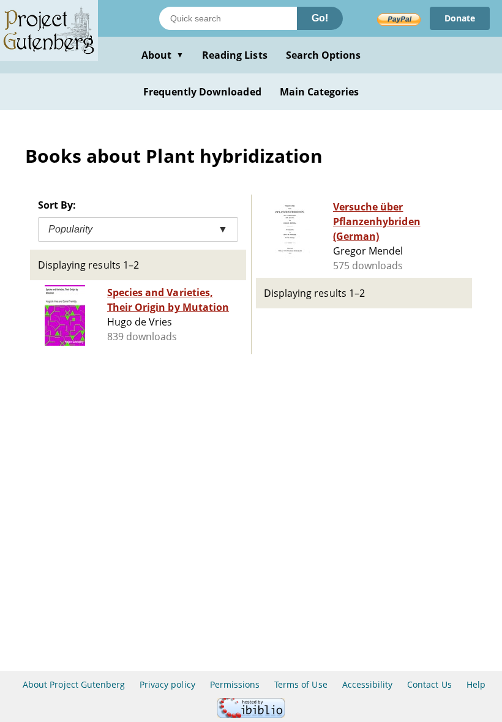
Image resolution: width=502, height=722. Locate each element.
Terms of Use (300, 684)
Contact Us (429, 684)
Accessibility (367, 684)
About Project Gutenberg (74, 684)
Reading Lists (235, 55)
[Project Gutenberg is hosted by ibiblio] (251, 714)
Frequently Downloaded (202, 92)
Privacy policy (167, 684)
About (162, 55)
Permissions (235, 684)
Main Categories (319, 92)
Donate (459, 18)
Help (475, 684)
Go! (320, 18)
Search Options (323, 55)
